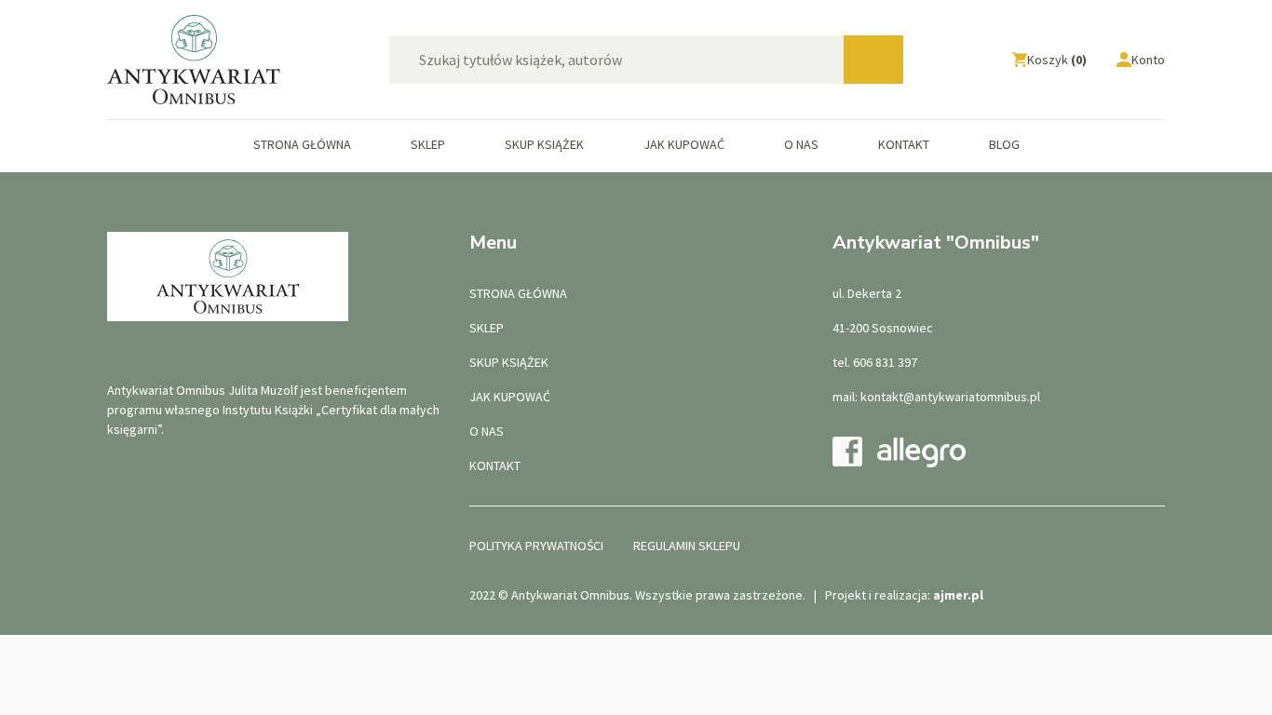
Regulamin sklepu (686, 545)
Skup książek (544, 144)
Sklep (428, 144)
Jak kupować (683, 144)
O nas (801, 144)
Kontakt (903, 144)
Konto (1148, 59)
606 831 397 (885, 362)
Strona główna (302, 144)
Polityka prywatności (536, 545)
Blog (1004, 144)
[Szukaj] (873, 59)
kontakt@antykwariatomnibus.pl (950, 396)
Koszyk (1057, 59)
